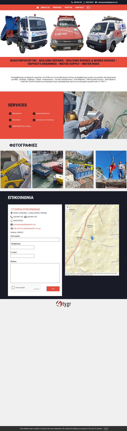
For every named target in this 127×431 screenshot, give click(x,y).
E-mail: (13, 252)
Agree (106, 428)
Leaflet (67, 273)
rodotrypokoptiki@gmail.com (24, 224)
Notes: (13, 261)
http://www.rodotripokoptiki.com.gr (27, 228)
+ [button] (67, 207)
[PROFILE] (37, 7)
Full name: (15, 236)
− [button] (67, 210)
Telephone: (15, 243)
